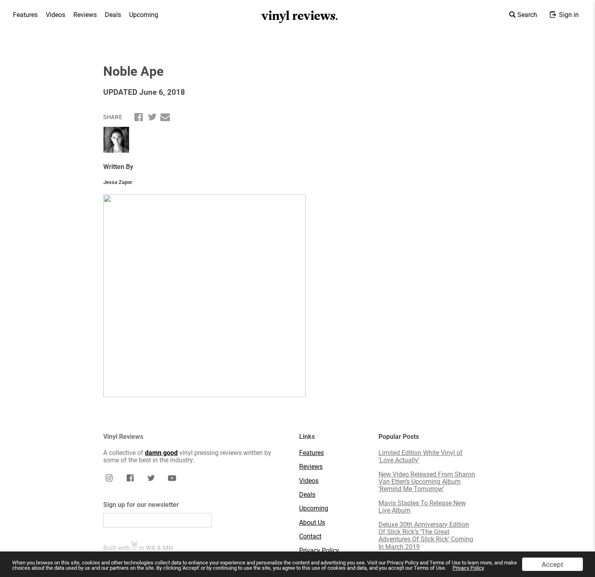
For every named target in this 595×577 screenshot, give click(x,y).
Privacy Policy (468, 567)
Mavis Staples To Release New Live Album (422, 506)
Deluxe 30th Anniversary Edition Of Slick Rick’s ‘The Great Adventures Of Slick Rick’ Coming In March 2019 (425, 536)
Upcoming (143, 14)
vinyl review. (300, 15)
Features (25, 14)
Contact (310, 536)
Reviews (85, 14)
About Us (312, 522)
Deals (113, 14)
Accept (552, 564)
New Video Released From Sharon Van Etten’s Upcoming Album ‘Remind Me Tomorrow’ (426, 481)
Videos (55, 14)
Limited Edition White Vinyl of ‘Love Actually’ (420, 456)
